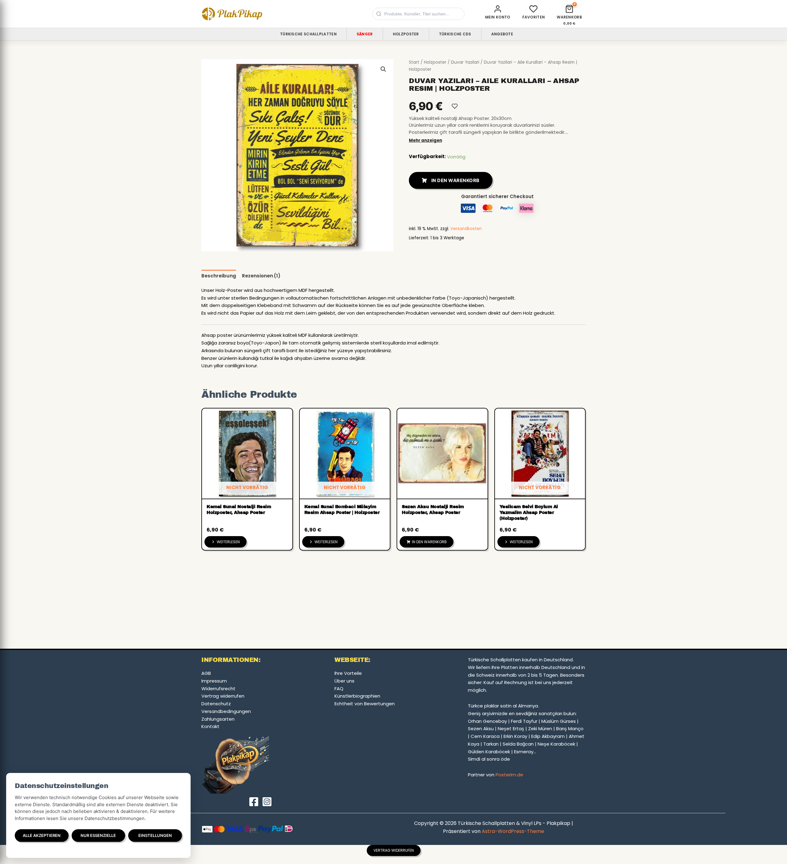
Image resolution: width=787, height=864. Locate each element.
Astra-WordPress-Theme (513, 831)
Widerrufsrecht (218, 688)
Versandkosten (466, 229)
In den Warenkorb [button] (429, 541)
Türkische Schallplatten (308, 34)
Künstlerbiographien (357, 696)
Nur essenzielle (98, 835)
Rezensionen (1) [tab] (261, 276)
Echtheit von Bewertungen (364, 703)
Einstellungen (155, 835)
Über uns (344, 681)
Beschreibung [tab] (218, 276)
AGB (206, 673)
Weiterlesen (228, 541)
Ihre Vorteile (348, 673)
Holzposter (406, 34)
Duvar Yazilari (465, 62)
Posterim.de (509, 774)
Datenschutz (216, 703)
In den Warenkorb (455, 180)
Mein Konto (497, 17)
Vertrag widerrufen (222, 696)
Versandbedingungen (226, 711)
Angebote (502, 34)
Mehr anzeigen (425, 140)
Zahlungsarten (218, 719)
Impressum (214, 681)
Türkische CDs (455, 34)
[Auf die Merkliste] (455, 106)
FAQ (338, 688)
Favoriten (533, 17)
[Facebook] (254, 802)
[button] (383, 69)
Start (414, 62)
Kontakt (210, 726)
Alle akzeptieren (42, 835)
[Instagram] (267, 802)
